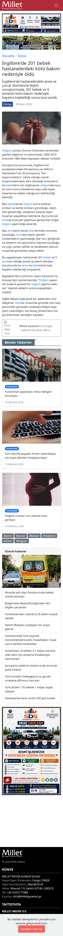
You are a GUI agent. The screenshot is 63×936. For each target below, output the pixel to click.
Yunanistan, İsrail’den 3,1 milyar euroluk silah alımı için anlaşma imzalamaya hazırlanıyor (30, 655)
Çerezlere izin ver (32, 929)
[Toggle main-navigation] (56, 5)
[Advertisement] (31, 821)
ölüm (31, 230)
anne (5, 220)
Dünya (22, 55)
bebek (10, 185)
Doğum (7, 150)
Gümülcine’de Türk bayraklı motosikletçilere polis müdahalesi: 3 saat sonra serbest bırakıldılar (30, 640)
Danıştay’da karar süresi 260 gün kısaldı (30, 698)
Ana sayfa (8, 55)
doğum (45, 185)
